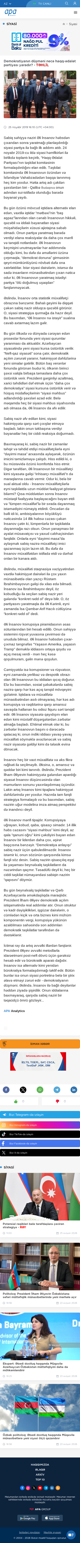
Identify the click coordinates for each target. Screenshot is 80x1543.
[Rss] (58, 1488)
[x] (34, 1488)
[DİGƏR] (74, 13)
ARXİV (40, 1474)
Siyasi (73, 24)
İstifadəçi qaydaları (29, 1532)
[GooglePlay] (28, 1518)
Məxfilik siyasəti (52, 1532)
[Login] (74, 4)
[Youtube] (40, 1488)
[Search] (66, 3)
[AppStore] (52, 1518)
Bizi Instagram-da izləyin (23, 1125)
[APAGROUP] (40, 1509)
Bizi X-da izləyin (18, 1152)
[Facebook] (22, 1488)
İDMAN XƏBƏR (40, 1043)
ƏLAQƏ (40, 1469)
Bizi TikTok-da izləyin (21, 1134)
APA (7, 1011)
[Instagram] (28, 1488)
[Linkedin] (52, 1488)
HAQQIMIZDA (40, 1464)
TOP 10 (40, 1479)
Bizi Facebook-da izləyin (23, 1143)
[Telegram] (46, 1488)
